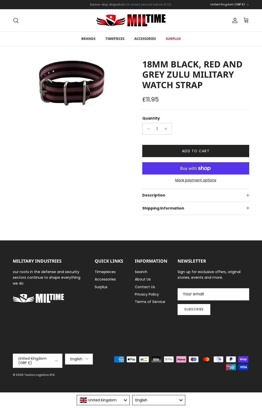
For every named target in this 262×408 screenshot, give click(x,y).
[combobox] (103, 400)
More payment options (195, 180)
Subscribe (194, 309)
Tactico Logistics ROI (39, 375)
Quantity (151, 118)
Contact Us (145, 286)
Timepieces (114, 38)
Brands (88, 38)
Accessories (145, 38)
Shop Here (164, 6)
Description (153, 195)
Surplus (173, 38)
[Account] (234, 20)
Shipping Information (163, 208)
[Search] (16, 20)
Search (141, 271)
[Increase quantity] (167, 128)
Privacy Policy (147, 294)
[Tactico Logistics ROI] (131, 20)
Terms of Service (150, 301)
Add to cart (195, 151)
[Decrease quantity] (147, 128)
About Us (143, 279)
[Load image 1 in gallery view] (72, 82)
